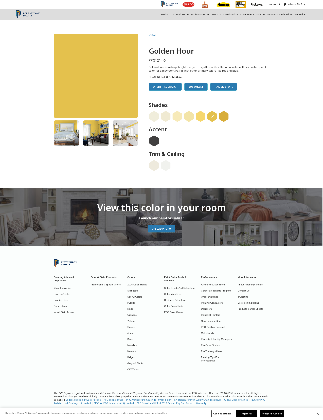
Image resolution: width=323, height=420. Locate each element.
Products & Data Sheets (250, 308)
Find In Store (223, 86)
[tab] (66, 133)
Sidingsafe (132, 290)
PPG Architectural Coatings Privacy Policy (148, 399)
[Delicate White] (165, 165)
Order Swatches (209, 296)
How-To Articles (62, 294)
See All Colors (134, 296)
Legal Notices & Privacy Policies (83, 399)
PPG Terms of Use (113, 399)
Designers (206, 308)
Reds (130, 308)
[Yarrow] (223, 116)
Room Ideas (60, 306)
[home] (28, 14)
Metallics (132, 345)
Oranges (132, 315)
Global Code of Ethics (236, 399)
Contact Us (243, 290)
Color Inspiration (62, 288)
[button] (167, 14)
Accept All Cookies (272, 413)
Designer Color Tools (175, 300)
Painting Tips (60, 300)
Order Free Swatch (165, 86)
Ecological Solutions (248, 302)
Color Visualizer (172, 294)
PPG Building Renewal (213, 327)
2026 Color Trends (137, 284)
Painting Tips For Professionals (210, 359)
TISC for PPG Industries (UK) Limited (114, 403)
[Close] (317, 413)
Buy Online (196, 86)
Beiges (131, 357)
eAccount (243, 296)
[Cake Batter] (154, 116)
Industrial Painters (210, 315)
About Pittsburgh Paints (250, 284)
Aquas (130, 333)
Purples (131, 302)
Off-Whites (133, 369)
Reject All (247, 413)
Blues (130, 339)
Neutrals (131, 351)
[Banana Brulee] (177, 116)
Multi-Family (207, 333)
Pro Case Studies (210, 345)
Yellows (131, 321)
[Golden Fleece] (165, 116)
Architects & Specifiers (213, 284)
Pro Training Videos (211, 351)
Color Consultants (173, 306)
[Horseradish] (154, 165)
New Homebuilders (211, 321)
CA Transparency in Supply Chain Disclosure (198, 399)
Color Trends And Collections (179, 288)
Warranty (201, 403)
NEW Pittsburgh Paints (279, 14)
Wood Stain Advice (64, 312)
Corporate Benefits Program (216, 290)
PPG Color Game (173, 312)
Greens (131, 327)
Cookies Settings (222, 413)
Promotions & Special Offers (106, 284)
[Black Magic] (154, 141)
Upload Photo (161, 228)
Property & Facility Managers (216, 339)
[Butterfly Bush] (189, 116)
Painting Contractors (212, 302)
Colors (214, 14)
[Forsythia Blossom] (200, 116)
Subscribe (300, 14)
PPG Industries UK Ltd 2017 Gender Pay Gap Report (164, 403)
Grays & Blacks (135, 363)
